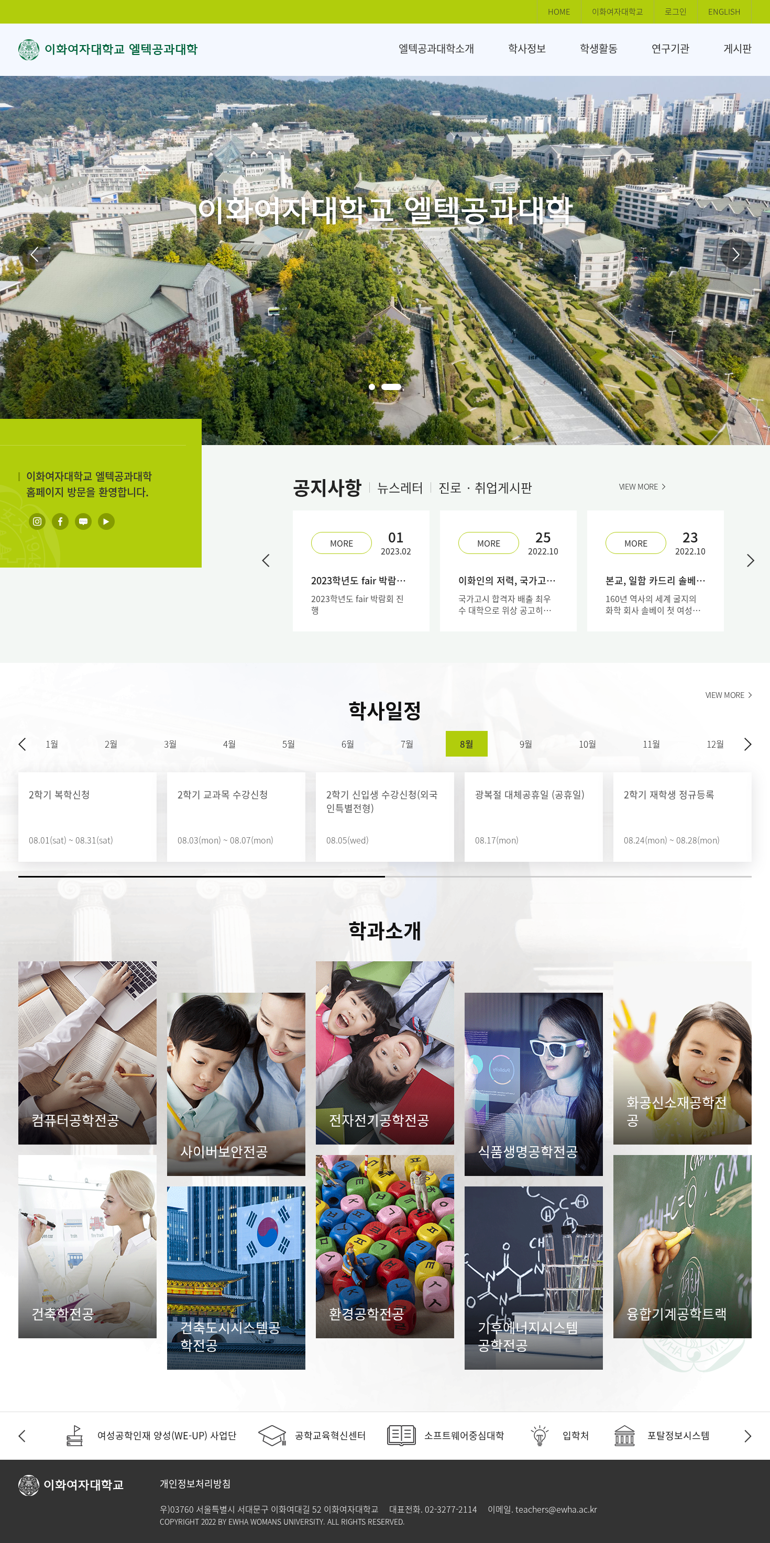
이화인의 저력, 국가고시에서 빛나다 (508, 580)
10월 (588, 743)
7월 (407, 743)
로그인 (676, 11)
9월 (526, 743)
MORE (341, 543)
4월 (229, 743)
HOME (559, 11)
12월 (715, 743)
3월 (170, 743)
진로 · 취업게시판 (485, 487)
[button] (34, 254)
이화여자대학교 (617, 11)
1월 (52, 743)
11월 (652, 743)
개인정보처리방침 (195, 1484)
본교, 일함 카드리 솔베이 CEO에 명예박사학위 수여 (656, 580)
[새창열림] (37, 521)
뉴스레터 (400, 487)
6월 (348, 743)
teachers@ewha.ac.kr (556, 1509)
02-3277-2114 (451, 1509)
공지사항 (327, 487)
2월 (111, 743)
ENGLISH (724, 11)
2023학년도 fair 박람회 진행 (361, 580)
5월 (288, 743)
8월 (467, 743)
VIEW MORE (638, 486)
